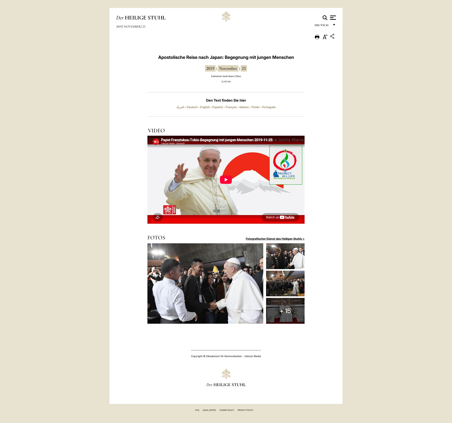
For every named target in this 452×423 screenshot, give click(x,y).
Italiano (244, 107)
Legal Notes (209, 410)
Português (269, 107)
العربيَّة (180, 107)
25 (143, 26)
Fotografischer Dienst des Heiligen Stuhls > (275, 238)
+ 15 (285, 311)
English (205, 107)
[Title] (332, 37)
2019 (119, 26)
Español (217, 107)
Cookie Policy (226, 410)
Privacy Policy (245, 410)
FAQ (197, 410)
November (132, 26)
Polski (256, 107)
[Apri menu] (332, 18)
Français (231, 107)
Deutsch (322, 26)
